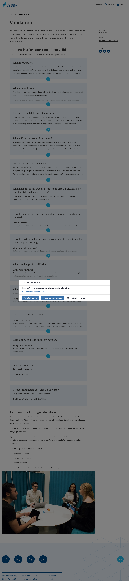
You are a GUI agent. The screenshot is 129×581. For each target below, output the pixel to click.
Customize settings (77, 298)
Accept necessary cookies (52, 298)
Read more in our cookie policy (33, 291)
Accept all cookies (30, 298)
